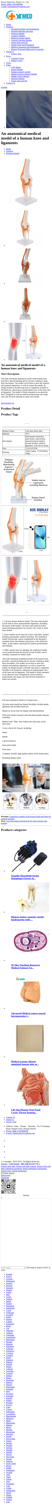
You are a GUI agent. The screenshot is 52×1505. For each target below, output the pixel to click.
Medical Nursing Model (20, 38)
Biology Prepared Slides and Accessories (27, 49)
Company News (17, 58)
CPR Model (16, 67)
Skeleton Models (17, 34)
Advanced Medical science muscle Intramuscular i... (28, 1014)
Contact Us (10, 83)
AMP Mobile (14, 1164)
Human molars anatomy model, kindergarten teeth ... (27, 918)
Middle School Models (20, 76)
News (8, 56)
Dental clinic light (8, 1166)
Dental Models (17, 70)
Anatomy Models (18, 36)
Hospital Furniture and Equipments (25, 29)
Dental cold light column (26, 1166)
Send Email (5, 1175)
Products (9, 27)
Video (8, 65)
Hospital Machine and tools (22, 31)
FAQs (8, 63)
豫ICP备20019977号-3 (30, 1164)
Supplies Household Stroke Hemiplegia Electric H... (25, 877)
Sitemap (4, 1164)
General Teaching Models (21, 40)
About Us (10, 52)
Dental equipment (19, 1171)
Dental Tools (6, 1171)
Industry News (17, 61)
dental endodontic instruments (35, 1169)
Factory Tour (16, 54)
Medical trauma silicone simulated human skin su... (25, 1063)
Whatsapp (5, 1178)
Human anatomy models (21, 72)
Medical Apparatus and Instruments (25, 47)
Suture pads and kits (19, 81)
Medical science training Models (24, 74)
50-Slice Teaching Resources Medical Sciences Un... (25, 966)
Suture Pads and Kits (19, 43)
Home (8, 25)
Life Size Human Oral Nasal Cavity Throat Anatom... (25, 1111)
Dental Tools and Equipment (22, 45)
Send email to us (7, 403)
